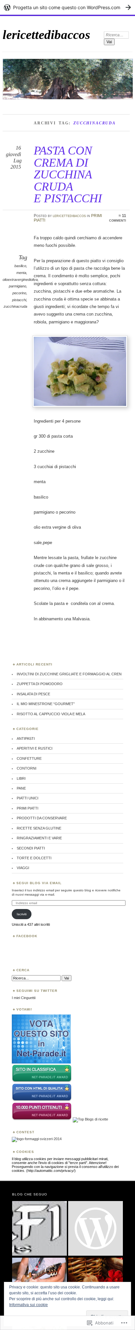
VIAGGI (23, 868)
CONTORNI (26, 768)
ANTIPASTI (26, 738)
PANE (21, 788)
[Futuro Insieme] (39, 1228)
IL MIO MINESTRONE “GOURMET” (46, 704)
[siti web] (42, 1100)
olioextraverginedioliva (20, 280)
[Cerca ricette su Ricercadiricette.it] (90, 1119)
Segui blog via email (39, 883)
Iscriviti (22, 914)
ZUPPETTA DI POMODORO (40, 684)
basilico (20, 266)
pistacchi (19, 300)
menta (21, 273)
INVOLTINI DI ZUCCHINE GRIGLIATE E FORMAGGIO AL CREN (69, 674)
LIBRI (21, 778)
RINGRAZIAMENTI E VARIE (39, 838)
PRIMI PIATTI (27, 808)
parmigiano (17, 286)
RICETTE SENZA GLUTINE (39, 828)
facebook (26, 936)
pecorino (19, 293)
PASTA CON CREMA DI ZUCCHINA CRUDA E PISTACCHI (68, 174)
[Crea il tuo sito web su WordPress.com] (67, 7)
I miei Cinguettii (23, 998)
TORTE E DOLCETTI (34, 858)
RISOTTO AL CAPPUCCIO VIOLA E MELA (51, 714)
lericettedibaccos (46, 34)
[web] (41, 1062)
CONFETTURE (29, 758)
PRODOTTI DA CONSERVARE (42, 818)
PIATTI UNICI (27, 798)
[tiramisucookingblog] (95, 1228)
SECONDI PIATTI (31, 848)
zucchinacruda (15, 306)
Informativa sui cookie (28, 1305)
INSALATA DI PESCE (33, 694)
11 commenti (117, 218)
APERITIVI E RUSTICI (34, 748)
